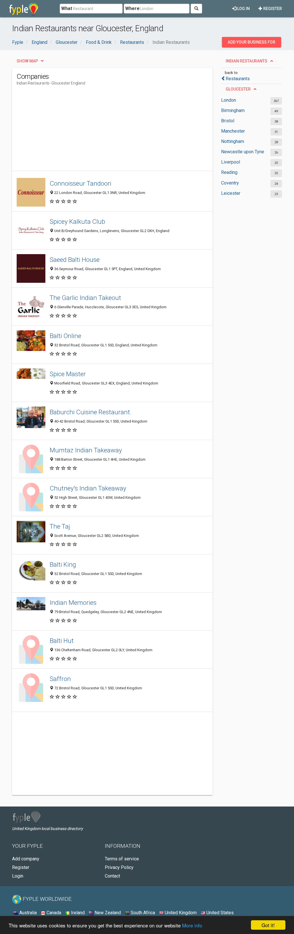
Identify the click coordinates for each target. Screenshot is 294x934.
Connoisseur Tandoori (80, 183)
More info (192, 925)
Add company (25, 859)
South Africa (142, 912)
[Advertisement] (121, 131)
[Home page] (24, 8)
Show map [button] (27, 61)
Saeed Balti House (75, 259)
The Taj (60, 526)
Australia (27, 912)
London (228, 100)
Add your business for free (251, 43)
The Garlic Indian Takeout (85, 297)
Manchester (233, 131)
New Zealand (107, 912)
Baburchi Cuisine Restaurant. (90, 412)
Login (17, 876)
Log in (243, 8)
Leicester (230, 193)
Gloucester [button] (238, 89)
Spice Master (68, 374)
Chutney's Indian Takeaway (88, 488)
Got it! (268, 925)
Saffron (60, 678)
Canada (53, 912)
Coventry (230, 183)
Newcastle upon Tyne (242, 151)
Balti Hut (62, 640)
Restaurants (238, 78)
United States (219, 912)
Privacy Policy (119, 867)
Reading (229, 172)
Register (272, 8)
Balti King (63, 564)
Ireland (77, 912)
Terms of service (122, 859)
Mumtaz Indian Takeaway (86, 450)
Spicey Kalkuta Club (77, 221)
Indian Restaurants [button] (246, 61)
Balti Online (65, 336)
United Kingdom (180, 912)
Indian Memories (73, 602)
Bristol (227, 120)
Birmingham (233, 110)
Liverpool (230, 162)
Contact (112, 876)
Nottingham (232, 141)
